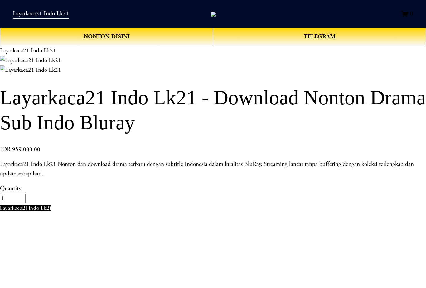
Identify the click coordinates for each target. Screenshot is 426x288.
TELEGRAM (320, 36)
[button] (25, 208)
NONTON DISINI (107, 36)
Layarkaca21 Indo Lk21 (41, 13)
